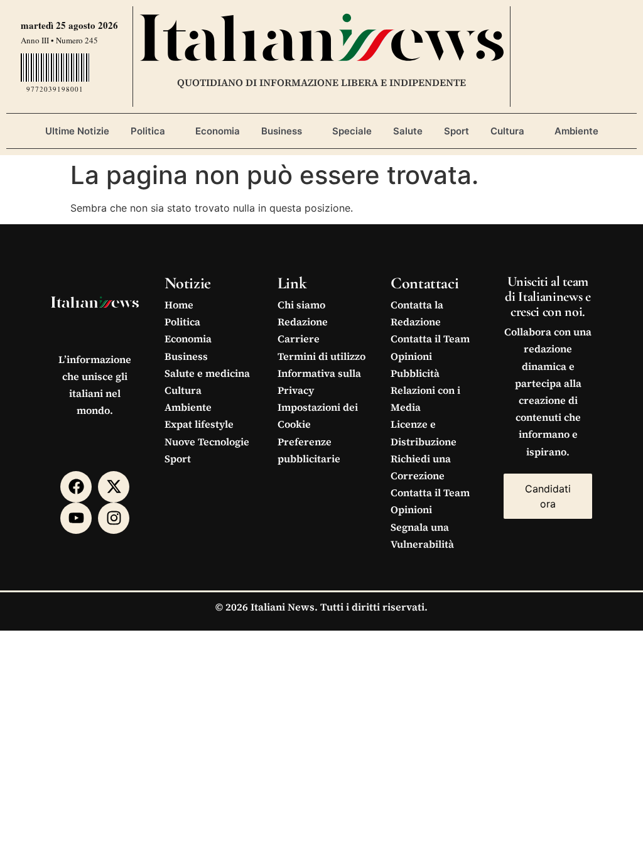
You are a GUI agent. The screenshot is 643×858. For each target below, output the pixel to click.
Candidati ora (548, 496)
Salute (408, 131)
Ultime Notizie (77, 131)
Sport (456, 131)
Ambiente (576, 131)
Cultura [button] (507, 131)
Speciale (352, 131)
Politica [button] (148, 131)
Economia (217, 131)
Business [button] (281, 131)
